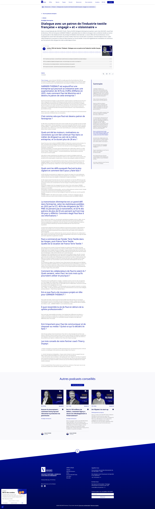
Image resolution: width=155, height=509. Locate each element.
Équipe (64, 2)
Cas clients (68, 476)
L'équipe (68, 469)
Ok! (22, 502)
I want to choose (14, 502)
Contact (110, 2)
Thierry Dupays (44, 80)
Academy (97, 2)
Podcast (54, 7)
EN (104, 2)
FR (102, 2)
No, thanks (5, 502)
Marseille (68, 478)
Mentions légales (95, 505)
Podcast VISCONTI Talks (71, 474)
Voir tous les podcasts (77, 385)
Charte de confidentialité (84, 505)
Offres (67, 473)
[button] (50, 2)
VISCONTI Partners (70, 471)
